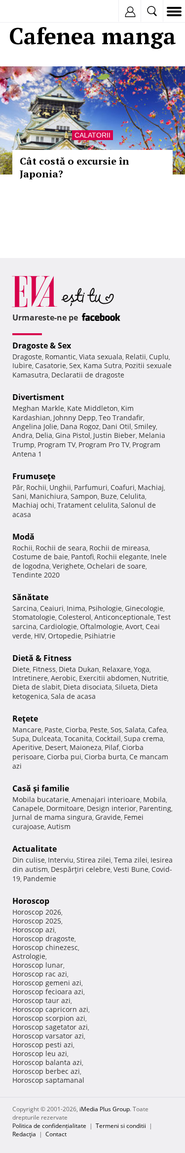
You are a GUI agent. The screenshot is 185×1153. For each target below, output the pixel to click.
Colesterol (74, 617)
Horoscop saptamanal (48, 1080)
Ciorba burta (105, 756)
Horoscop (30, 900)
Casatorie (50, 365)
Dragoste (27, 356)
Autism (59, 826)
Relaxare (116, 669)
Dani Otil (116, 426)
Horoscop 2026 (36, 912)
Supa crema (143, 738)
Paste (53, 729)
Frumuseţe (33, 476)
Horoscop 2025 (36, 920)
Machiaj (151, 487)
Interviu (61, 860)
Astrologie (28, 956)
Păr (17, 487)
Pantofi (82, 556)
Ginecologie (144, 608)
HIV (39, 635)
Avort (134, 626)
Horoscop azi (33, 929)
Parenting (155, 808)
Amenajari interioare (106, 799)
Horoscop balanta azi (47, 1062)
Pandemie (39, 878)
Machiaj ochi (33, 505)
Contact (56, 1134)
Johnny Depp (74, 417)
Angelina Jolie (34, 426)
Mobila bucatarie (40, 799)
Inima (76, 608)
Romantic (60, 356)
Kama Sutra (102, 365)
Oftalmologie (101, 626)
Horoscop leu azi (39, 1053)
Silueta (126, 687)
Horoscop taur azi (41, 1000)
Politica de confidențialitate (49, 1126)
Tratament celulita (87, 505)
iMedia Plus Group (104, 1109)
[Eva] (31, 11)
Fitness (44, 669)
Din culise (28, 860)
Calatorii (92, 135)
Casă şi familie (40, 788)
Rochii (36, 487)
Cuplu (159, 356)
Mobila (154, 799)
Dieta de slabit (36, 687)
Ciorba (76, 729)
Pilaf (112, 747)
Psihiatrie (99, 635)
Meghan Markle (38, 408)
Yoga (141, 669)
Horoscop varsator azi (48, 1035)
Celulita (132, 496)
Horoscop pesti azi (42, 1044)
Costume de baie (40, 556)
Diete (21, 669)
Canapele (27, 808)
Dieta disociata (87, 687)
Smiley (145, 426)
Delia (44, 435)
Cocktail (108, 738)
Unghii (60, 487)
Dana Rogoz (79, 426)
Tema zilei (131, 860)
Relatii (135, 356)
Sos (116, 729)
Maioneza (86, 747)
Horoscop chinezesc (45, 947)
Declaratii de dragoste (87, 374)
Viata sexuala (100, 356)
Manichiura (49, 496)
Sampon (84, 496)
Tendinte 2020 (36, 574)
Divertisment (38, 397)
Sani (19, 496)
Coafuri (123, 487)
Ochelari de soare (116, 566)
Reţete (25, 718)
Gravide (108, 817)
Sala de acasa (73, 696)
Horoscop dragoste (43, 938)
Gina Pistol (72, 435)
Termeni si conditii (121, 1126)
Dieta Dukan (79, 669)
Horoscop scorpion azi (48, 1018)
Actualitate (34, 848)
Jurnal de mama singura (52, 817)
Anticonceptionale (124, 617)
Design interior (111, 808)
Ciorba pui (64, 756)
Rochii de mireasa (118, 547)
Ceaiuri (52, 608)
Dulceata (46, 738)
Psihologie (105, 608)
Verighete (68, 566)
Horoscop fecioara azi (47, 991)
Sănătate (30, 597)
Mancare (26, 729)
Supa (20, 738)
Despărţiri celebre (81, 869)
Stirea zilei (93, 860)
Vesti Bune (130, 869)
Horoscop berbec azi (46, 1071)
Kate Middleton (92, 408)
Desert (56, 747)
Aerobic (63, 678)
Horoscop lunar (37, 965)
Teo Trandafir (121, 417)
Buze (109, 496)
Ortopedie (64, 635)
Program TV (56, 444)
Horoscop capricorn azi (50, 1009)
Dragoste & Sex (41, 345)
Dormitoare (65, 808)
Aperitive (27, 747)
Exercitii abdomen (109, 678)
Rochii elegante (122, 556)
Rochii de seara (61, 547)
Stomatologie (33, 617)
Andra (22, 435)
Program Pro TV (103, 444)
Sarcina (24, 608)
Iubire (22, 365)
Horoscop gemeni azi (46, 982)
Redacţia (24, 1134)
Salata (135, 729)
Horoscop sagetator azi (50, 1027)
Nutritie (154, 678)
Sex (74, 365)
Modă (23, 536)
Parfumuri (91, 487)
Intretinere (30, 678)
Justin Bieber (114, 435)
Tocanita (78, 738)
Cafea (157, 729)
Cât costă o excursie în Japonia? (74, 167)
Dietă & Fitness (42, 658)
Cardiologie (58, 626)
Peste (99, 729)
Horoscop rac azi (39, 974)
